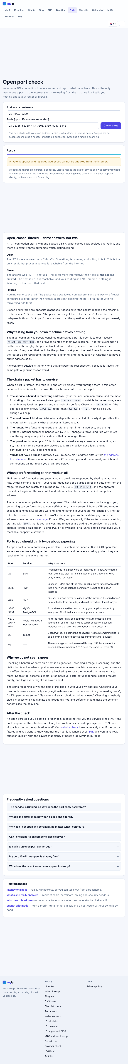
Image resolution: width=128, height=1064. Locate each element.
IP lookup (19, 10)
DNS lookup (51, 1001)
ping (91, 731)
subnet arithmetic (17, 905)
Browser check (53, 1046)
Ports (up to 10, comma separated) (28, 119)
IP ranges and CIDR (55, 1031)
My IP (7, 10)
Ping (41, 10)
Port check (51, 1011)
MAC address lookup (56, 1036)
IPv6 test (49, 1051)
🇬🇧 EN (113, 23)
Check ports (111, 125)
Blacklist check (53, 1006)
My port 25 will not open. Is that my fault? (34, 856)
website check (69, 727)
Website (83, 10)
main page (41, 519)
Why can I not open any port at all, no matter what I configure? (47, 826)
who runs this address (20, 900)
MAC (110, 10)
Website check (53, 1016)
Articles (49, 1056)
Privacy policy (94, 986)
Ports (72, 10)
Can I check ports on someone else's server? (37, 836)
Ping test (50, 996)
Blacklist (61, 10)
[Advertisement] (64, 54)
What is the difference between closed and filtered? (41, 816)
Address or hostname (20, 107)
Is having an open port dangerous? (30, 846)
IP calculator (51, 1021)
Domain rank (52, 1041)
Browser (9, 16)
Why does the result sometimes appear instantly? (39, 866)
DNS (49, 10)
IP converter (52, 1026)
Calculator (98, 10)
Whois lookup (52, 991)
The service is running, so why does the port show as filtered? (47, 806)
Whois (31, 10)
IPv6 (20, 16)
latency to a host (17, 889)
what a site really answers (22, 895)
